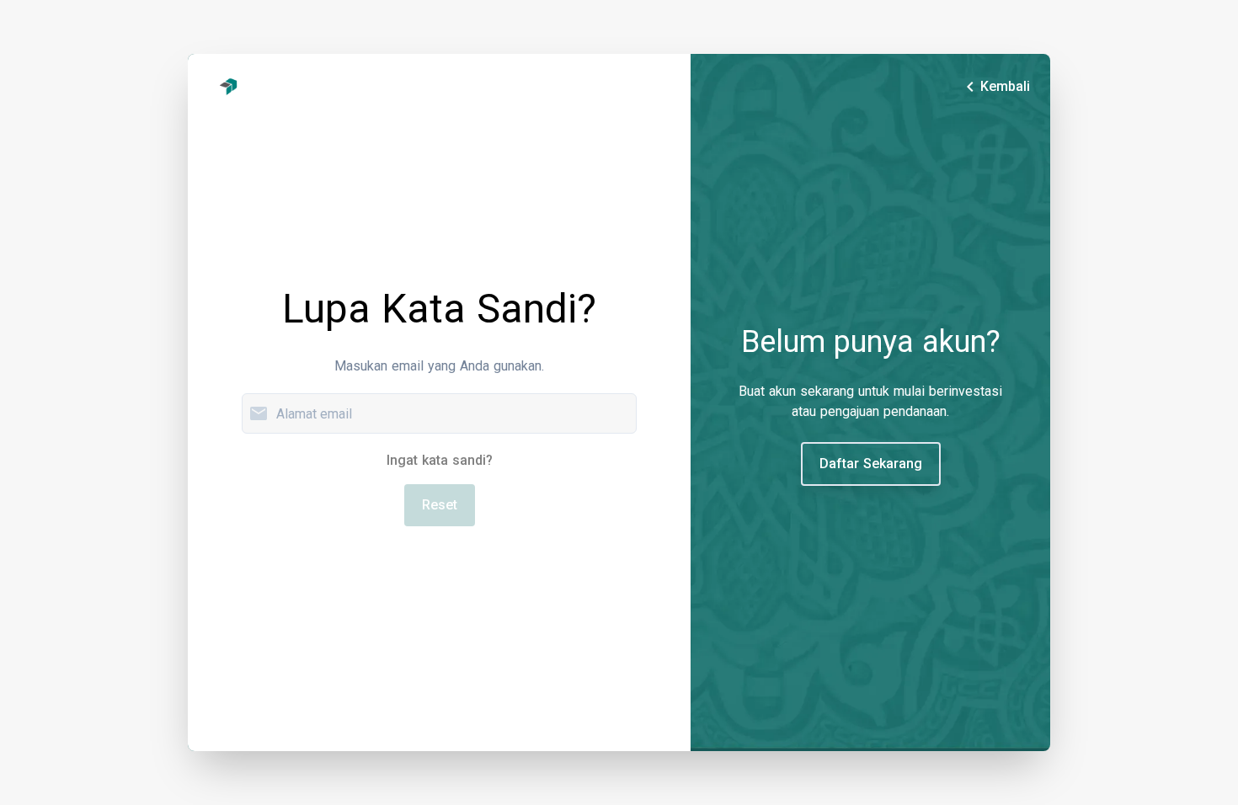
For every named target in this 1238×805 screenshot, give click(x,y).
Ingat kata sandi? (440, 460)
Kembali (995, 87)
